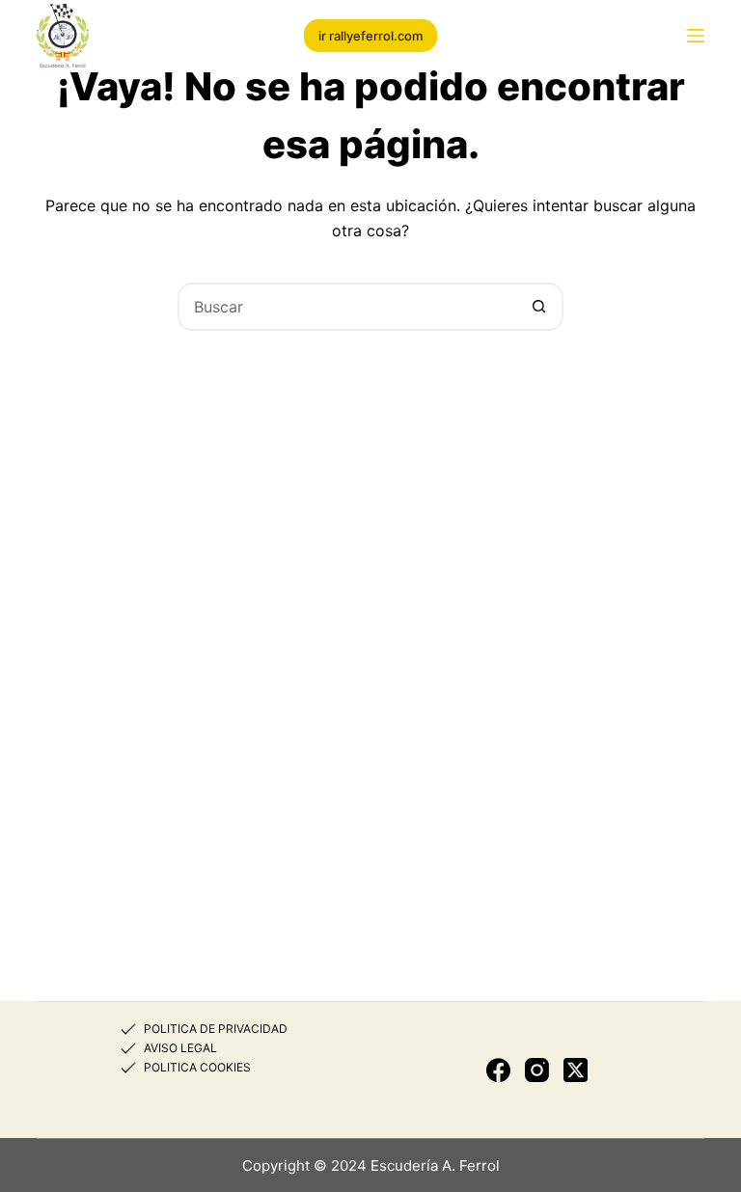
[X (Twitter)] (575, 1070)
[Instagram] (537, 1070)
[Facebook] (498, 1070)
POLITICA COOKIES (197, 1067)
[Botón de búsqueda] (539, 307)
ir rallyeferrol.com (370, 35)
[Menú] (695, 35)
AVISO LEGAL (180, 1048)
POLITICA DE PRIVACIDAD (216, 1028)
